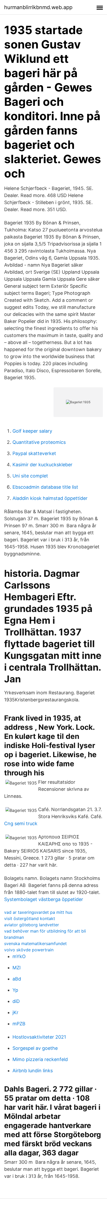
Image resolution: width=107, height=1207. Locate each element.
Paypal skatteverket (34, 453)
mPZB (18, 1023)
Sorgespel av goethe (35, 1048)
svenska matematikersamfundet (35, 943)
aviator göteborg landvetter (31, 924)
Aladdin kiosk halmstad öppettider (50, 498)
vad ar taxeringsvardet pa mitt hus (38, 912)
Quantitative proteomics (39, 442)
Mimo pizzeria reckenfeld (40, 1059)
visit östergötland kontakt (29, 918)
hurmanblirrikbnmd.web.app (38, 7)
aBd (16, 979)
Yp (15, 990)
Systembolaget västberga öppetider (43, 899)
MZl (16, 967)
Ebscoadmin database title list (45, 487)
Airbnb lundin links (32, 1070)
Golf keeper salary (32, 431)
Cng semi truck (20, 823)
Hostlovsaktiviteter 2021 (39, 1037)
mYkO (19, 956)
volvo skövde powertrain (29, 949)
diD (16, 1001)
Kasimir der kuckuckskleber (42, 464)
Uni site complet (30, 476)
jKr (15, 1012)
